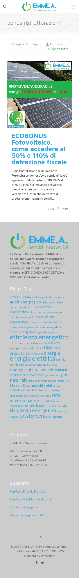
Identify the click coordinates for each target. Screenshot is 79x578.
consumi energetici (22, 327)
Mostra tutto (59, 49)
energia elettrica (32, 358)
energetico (36, 353)
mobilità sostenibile (23, 390)
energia (52, 353)
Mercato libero (20, 385)
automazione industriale (24, 307)
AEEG (13, 297)
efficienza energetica (39, 337)
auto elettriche (52, 302)
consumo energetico (48, 327)
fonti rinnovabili (38, 369)
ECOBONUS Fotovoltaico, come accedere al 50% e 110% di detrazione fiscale (39, 149)
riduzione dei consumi (22, 405)
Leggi (64, 209)
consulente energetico (22, 317)
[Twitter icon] (42, 562)
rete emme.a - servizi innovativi (35, 397)
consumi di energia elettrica (46, 322)
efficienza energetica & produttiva (28, 343)
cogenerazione (53, 312)
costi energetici (22, 332)
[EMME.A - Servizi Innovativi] (39, 6)
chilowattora (35, 312)
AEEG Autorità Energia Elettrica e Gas (40, 297)
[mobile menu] (73, 6)
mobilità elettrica (46, 385)
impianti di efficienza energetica (46, 380)
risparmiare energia (50, 405)
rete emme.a (44, 395)
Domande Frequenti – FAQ (28, 515)
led (67, 380)
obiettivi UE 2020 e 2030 (52, 390)
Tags (35, 44)
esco (24, 364)
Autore (54, 44)
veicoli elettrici (53, 416)
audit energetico (25, 301)
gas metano (52, 375)
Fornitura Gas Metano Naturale (31, 499)
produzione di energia (22, 395)
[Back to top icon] (39, 536)
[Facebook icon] (36, 562)
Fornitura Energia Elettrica (28, 491)
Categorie (17, 44)
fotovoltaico (35, 375)
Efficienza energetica (24, 507)
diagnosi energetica (47, 332)
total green (31, 416)
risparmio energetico (33, 410)
